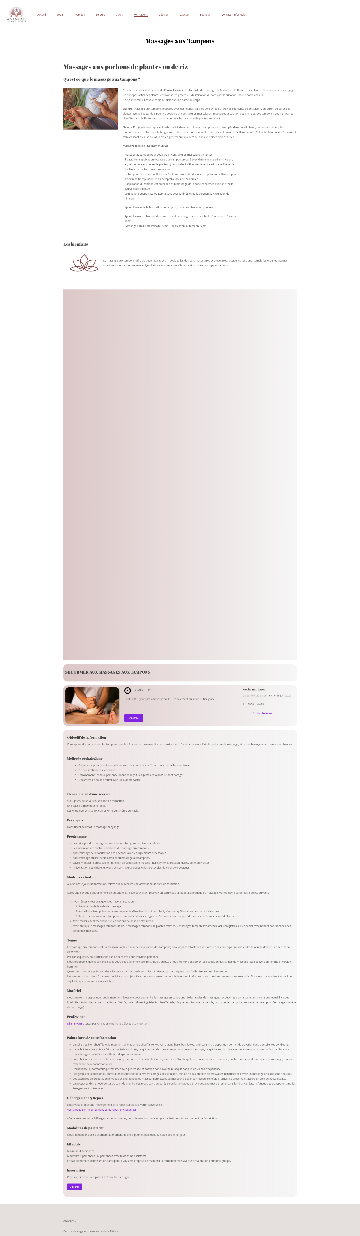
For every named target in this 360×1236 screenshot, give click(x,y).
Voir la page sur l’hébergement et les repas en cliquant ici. (101, 1109)
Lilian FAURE (74, 1023)
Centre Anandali (262, 713)
